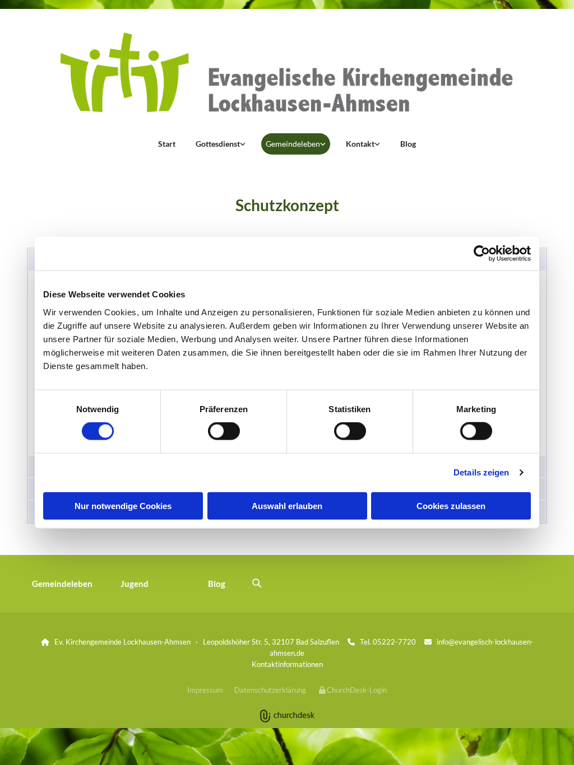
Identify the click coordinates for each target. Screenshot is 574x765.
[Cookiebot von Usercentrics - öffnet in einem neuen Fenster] (482, 253)
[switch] (224, 431)
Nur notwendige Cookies (123, 505)
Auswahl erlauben (287, 505)
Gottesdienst (218, 143)
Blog (408, 143)
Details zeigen (481, 472)
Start (166, 143)
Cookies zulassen (450, 505)
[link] (221, 144)
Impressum (205, 689)
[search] (256, 583)
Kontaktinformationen (287, 664)
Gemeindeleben (293, 143)
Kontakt (360, 143)
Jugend (135, 584)
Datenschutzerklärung (270, 689)
